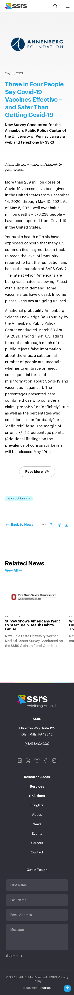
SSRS (16, 6)
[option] (34, 614)
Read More (34, 471)
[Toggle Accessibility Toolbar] (67, 988)
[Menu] (68, 6)
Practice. (44, 988)
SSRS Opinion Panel (18, 498)
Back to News (22, 524)
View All (11, 570)
